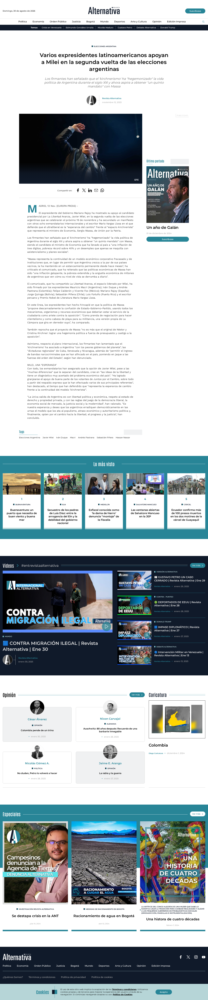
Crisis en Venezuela (51, 27)
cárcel (187, 504)
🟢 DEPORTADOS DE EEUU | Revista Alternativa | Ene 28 (177, 604)
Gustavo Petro (125, 27)
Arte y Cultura (139, 21)
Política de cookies (102, 977)
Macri (73, 437)
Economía (38, 21)
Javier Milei (48, 437)
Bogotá (90, 21)
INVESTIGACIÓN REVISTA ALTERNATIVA (36, 909)
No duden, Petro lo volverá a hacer (37, 773)
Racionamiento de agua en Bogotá (103, 916)
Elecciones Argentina (105, 46)
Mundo (104, 21)
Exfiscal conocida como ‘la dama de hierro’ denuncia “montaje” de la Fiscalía (104, 514)
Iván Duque (61, 437)
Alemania (111, 724)
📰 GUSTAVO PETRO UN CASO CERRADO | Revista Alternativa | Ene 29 (179, 579)
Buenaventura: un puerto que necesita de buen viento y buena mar (22, 514)
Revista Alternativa (111, 98)
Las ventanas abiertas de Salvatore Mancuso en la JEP (145, 513)
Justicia (76, 21)
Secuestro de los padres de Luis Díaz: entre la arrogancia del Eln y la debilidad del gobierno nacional (62, 516)
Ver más (196, 565)
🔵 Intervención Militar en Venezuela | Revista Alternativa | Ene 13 (178, 654)
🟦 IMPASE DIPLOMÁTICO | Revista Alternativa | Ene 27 (176, 629)
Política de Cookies (122, 994)
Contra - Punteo (164, 597)
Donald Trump (167, 27)
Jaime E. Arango (110, 763)
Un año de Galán (162, 227)
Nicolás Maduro (105, 27)
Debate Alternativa (146, 27)
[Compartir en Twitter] (84, 190)
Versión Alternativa (166, 572)
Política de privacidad (73, 977)
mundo (8, 636)
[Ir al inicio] (104, 11)
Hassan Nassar (123, 437)
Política (22, 21)
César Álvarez (37, 719)
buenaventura (22, 504)
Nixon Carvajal (110, 718)
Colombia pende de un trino (37, 730)
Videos (8, 565)
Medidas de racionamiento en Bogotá (105, 909)
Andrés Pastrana (86, 437)
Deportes (119, 21)
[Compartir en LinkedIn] (90, 190)
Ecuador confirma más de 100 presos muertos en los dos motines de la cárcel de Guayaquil (186, 514)
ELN (64, 504)
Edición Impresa (176, 21)
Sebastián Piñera (105, 437)
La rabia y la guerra (110, 773)
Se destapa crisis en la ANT (35, 916)
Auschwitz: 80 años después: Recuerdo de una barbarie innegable (110, 730)
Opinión (156, 21)
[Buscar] (203, 22)
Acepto (164, 992)
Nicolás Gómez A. (37, 763)
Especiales (12, 814)
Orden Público (58, 21)
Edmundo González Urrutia (79, 27)
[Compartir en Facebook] (78, 190)
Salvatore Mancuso (146, 504)
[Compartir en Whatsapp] (102, 190)
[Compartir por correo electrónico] (96, 190)
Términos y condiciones (42, 977)
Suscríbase (195, 10)
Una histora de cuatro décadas (172, 919)
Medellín (105, 504)
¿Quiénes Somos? (13, 977)
